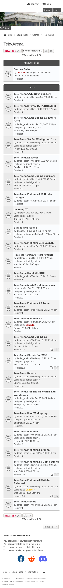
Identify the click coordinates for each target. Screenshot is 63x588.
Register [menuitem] (34, 4)
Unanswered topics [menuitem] (47, 10)
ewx (18, 288)
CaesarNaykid (32, 127)
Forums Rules (22, 69)
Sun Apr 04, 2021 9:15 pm (26, 404)
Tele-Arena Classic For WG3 (30, 355)
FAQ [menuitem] (2, 28)
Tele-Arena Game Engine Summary (34, 175)
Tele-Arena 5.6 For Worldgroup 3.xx (35, 139)
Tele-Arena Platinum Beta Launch (34, 242)
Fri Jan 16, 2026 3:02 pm (25, 130)
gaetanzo (21, 258)
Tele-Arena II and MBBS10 (29, 273)
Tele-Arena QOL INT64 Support (32, 93)
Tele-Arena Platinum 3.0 (28, 318)
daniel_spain (23, 97)
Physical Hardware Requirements (33, 254)
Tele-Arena (13, 44)
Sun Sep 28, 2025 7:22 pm (26, 185)
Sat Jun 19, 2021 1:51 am (26, 346)
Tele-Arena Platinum (26, 431)
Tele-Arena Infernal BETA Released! (35, 105)
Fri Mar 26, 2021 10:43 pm (26, 441)
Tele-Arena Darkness (26, 157)
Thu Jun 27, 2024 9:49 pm (26, 219)
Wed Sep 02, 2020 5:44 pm (27, 493)
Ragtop (20, 213)
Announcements (31, 75)
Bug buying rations (25, 227)
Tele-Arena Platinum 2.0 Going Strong (36, 461)
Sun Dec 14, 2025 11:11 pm (27, 167)
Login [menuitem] (48, 4)
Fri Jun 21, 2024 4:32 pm (47, 234)
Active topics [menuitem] (56, 10)
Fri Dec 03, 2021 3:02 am (26, 294)
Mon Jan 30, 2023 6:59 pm (26, 264)
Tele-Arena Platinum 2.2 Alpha (32, 449)
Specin (29, 361)
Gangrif (29, 490)
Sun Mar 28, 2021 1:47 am (26, 423)
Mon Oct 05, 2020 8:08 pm (26, 471)
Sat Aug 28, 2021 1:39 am (26, 328)
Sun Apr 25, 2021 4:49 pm (26, 383)
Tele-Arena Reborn (25, 373)
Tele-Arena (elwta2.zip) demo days (34, 285)
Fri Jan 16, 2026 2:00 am (25, 149)
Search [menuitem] (7, 28)
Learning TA (21, 209)
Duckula (21, 72)
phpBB (15, 578)
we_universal (11, 581)
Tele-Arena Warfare (25, 501)
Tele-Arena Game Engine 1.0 (30, 336)
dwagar (20, 231)
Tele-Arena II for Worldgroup (31, 413)
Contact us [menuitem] (32, 572)
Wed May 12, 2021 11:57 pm (27, 364)
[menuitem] (5, 584)
